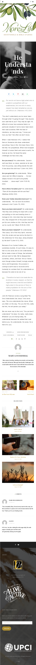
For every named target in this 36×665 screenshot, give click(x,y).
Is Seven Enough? (18, 485)
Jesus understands (23, 332)
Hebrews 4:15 (10, 332)
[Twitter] (13, 94)
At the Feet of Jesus (8, 394)
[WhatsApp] (27, 94)
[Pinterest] (18, 94)
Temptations (21, 335)
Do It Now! (30, 394)
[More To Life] (18, 29)
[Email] (22, 94)
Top (18, 661)
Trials (30, 335)
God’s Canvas (18, 429)
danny (11, 521)
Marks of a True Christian (18, 457)
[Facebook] (8, 94)
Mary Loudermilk (14, 77)
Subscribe (6, 628)
